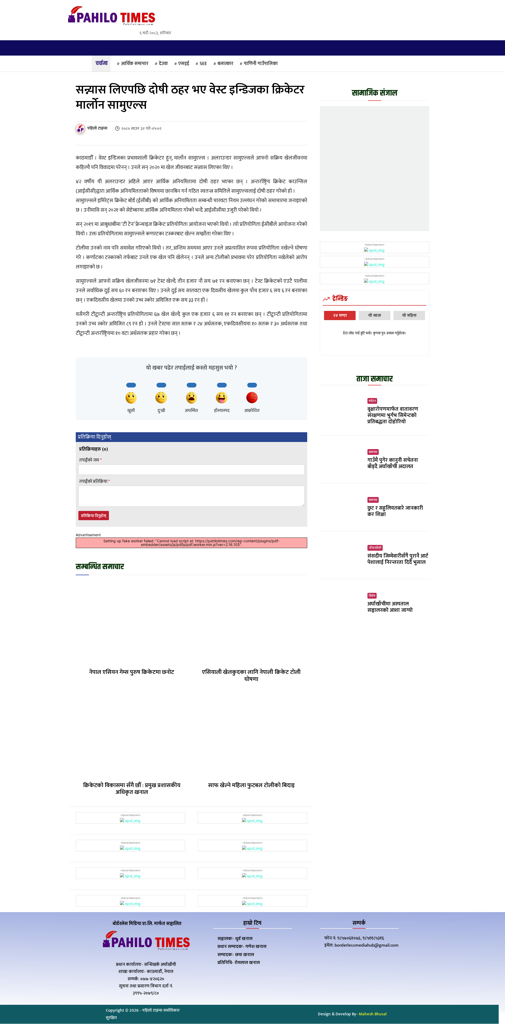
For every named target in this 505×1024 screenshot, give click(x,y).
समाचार (373, 452)
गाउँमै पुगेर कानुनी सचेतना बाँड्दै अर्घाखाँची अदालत (392, 463)
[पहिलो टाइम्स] (81, 128)
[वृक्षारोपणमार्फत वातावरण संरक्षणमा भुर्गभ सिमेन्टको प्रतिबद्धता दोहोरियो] (341, 411)
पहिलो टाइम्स (97, 128)
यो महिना (409, 315)
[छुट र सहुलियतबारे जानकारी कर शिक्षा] (341, 507)
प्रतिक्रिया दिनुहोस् (93, 516)
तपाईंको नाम (90, 460)
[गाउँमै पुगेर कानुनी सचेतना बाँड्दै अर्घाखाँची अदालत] (341, 459)
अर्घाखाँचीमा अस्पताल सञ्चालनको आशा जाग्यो (390, 607)
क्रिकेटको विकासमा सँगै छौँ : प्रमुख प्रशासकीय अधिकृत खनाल (131, 789)
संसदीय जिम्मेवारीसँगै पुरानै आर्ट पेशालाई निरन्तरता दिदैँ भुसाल (397, 559)
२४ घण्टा (340, 315)
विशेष (372, 595)
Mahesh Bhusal (373, 1014)
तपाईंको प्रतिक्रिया (94, 481)
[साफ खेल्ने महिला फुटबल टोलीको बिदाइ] (251, 735)
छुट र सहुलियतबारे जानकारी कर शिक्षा (395, 511)
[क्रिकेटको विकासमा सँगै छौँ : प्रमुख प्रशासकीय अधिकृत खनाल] (132, 735)
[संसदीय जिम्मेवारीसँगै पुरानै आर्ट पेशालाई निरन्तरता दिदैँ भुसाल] (341, 555)
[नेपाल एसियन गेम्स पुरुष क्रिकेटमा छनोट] (132, 622)
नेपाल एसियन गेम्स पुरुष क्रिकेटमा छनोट (131, 672)
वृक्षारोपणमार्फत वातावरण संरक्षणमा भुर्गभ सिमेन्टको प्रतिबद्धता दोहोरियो (392, 415)
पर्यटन (372, 401)
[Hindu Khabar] (111, 17)
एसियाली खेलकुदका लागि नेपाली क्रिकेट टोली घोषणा (251, 675)
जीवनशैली (375, 547)
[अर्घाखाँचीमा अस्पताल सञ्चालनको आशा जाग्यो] (341, 603)
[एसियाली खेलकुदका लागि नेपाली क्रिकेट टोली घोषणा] (251, 622)
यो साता (374, 315)
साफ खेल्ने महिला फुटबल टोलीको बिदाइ (251, 785)
